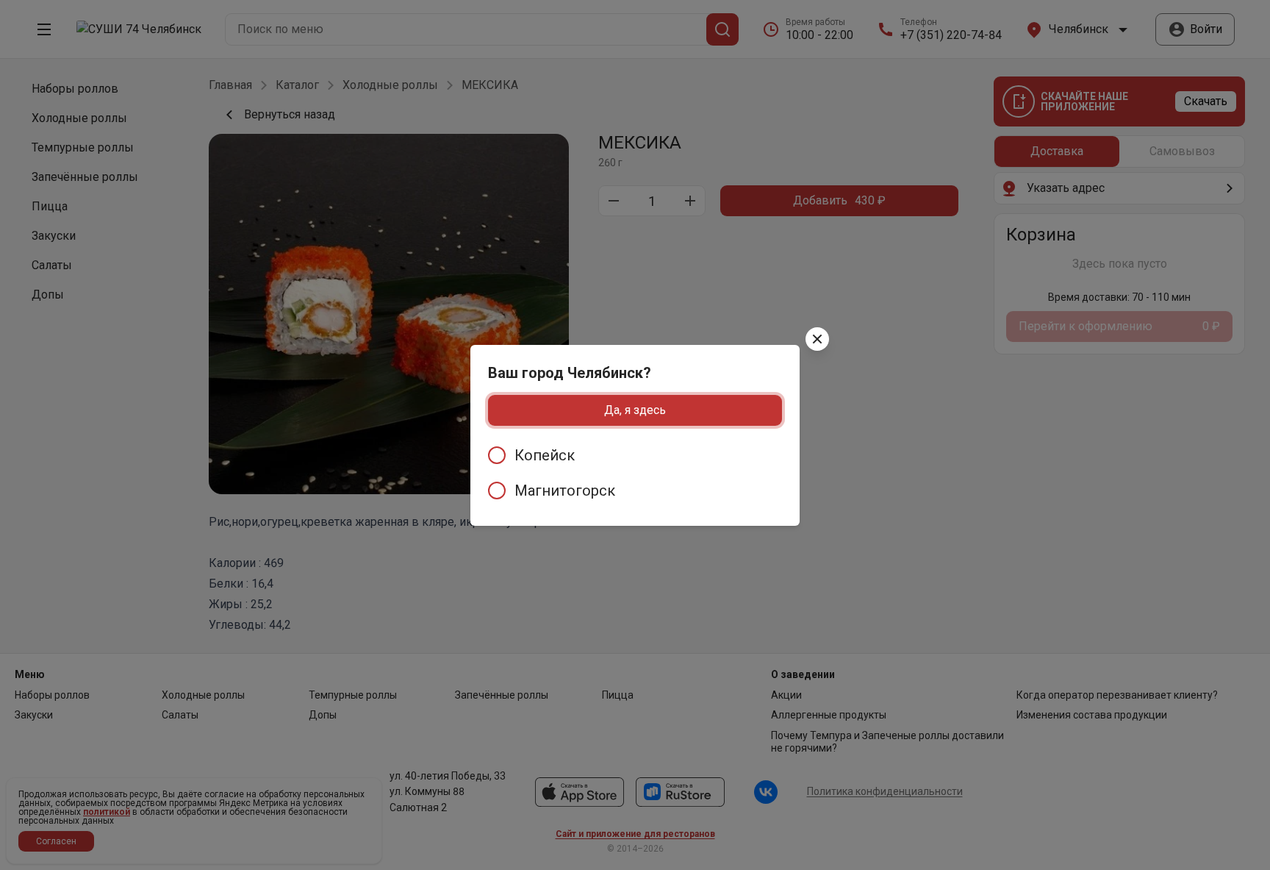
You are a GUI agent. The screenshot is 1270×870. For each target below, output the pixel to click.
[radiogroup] (635, 473)
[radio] (635, 455)
